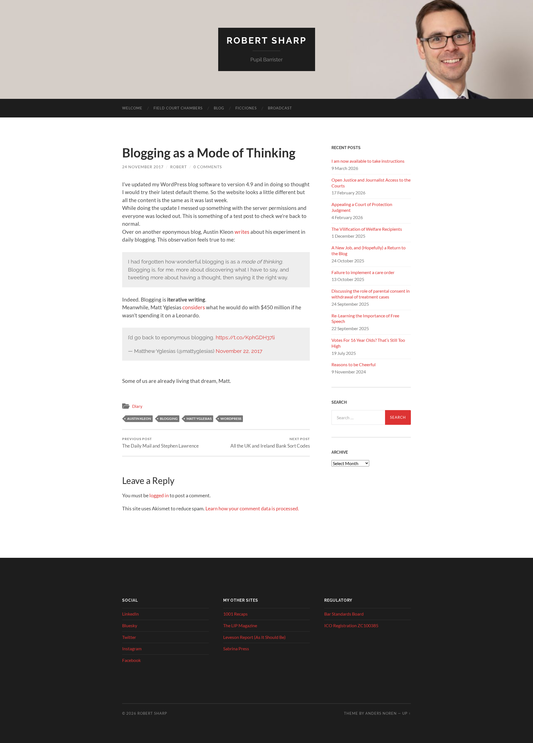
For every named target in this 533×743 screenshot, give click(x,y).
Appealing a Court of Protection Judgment (361, 207)
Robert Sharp (267, 40)
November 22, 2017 (239, 351)
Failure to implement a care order (362, 272)
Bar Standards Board (344, 613)
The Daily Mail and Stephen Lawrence (160, 443)
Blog (219, 108)
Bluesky (129, 625)
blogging (169, 418)
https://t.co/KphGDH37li (245, 337)
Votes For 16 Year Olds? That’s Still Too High (368, 342)
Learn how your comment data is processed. (252, 508)
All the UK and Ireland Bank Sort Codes (270, 443)
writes (242, 232)
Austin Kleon (139, 418)
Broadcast (280, 108)
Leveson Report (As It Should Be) (254, 637)
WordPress (230, 418)
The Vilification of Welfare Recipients (366, 229)
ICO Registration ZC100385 (351, 625)
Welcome (132, 108)
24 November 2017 (143, 166)
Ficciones (246, 108)
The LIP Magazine (240, 625)
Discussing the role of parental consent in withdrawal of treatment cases (370, 293)
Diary (137, 406)
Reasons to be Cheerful (353, 364)
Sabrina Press (236, 648)
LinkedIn (130, 613)
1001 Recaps (235, 613)
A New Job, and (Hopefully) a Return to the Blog (368, 250)
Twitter (129, 637)
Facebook (131, 660)
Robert (178, 166)
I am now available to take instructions (367, 161)
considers (193, 307)
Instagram (132, 648)
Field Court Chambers (178, 108)
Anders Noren (381, 713)
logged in (159, 495)
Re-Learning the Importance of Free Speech (365, 318)
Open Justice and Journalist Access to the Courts (371, 182)
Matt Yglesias (199, 418)
